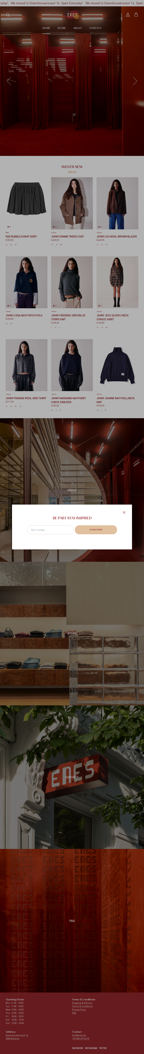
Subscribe (96, 530)
